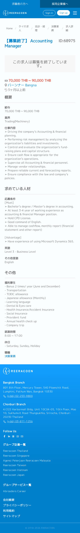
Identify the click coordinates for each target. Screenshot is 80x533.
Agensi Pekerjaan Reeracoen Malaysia (27, 460)
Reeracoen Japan (13, 475)
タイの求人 (24, 28)
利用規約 (8, 511)
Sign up (63, 12)
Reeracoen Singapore (16, 455)
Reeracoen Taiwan (14, 465)
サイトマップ (11, 516)
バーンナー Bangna (22, 85)
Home (9, 28)
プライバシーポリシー (17, 505)
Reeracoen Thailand (15, 451)
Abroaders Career (14, 491)
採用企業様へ (60, 4)
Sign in (49, 13)
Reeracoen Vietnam (15, 470)
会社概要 (8, 500)
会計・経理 (40, 28)
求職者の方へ (20, 4)
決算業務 (55, 28)
